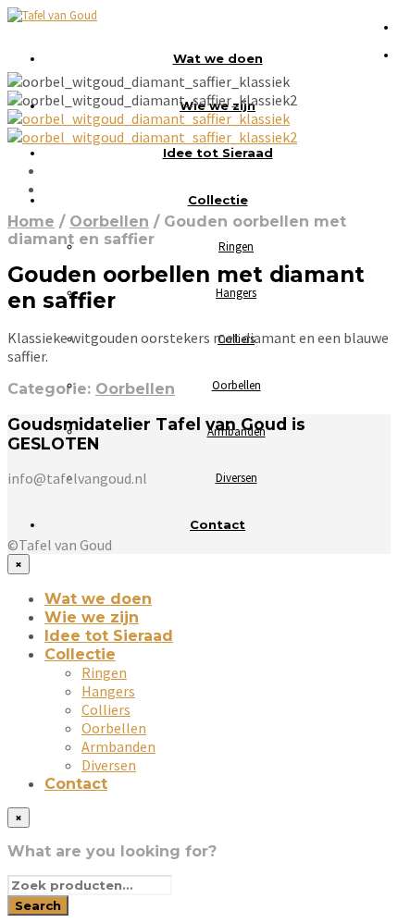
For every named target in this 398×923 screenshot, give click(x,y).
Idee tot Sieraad (218, 152)
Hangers (236, 293)
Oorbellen (236, 385)
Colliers (106, 709)
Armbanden (118, 746)
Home (31, 221)
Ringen (236, 246)
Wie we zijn (91, 617)
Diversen (236, 478)
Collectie (218, 199)
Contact (217, 524)
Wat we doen (218, 58)
